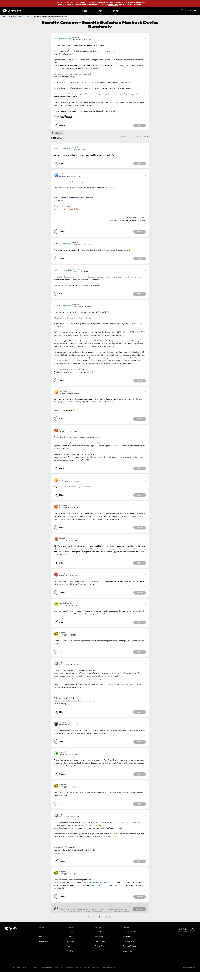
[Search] (182, 10)
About (41, 932)
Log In (189, 10)
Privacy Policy (34, 968)
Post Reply (139, 909)
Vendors (70, 951)
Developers (71, 936)
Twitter (63, 200)
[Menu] (195, 10)
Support (98, 932)
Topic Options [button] (57, 133)
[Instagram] (179, 929)
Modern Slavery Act (82, 968)
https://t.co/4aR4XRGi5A (103, 882)
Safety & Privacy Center (19, 968)
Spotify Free (127, 951)
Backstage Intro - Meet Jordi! (64, 206)
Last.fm (57, 200)
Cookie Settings (46, 968)
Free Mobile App (101, 941)
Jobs (40, 936)
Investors (70, 946)
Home (15, 17)
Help (84, 10)
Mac (62, 116)
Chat (99, 10)
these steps (113, 4)
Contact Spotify (100, 946)
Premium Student (129, 946)
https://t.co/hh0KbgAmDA (101, 885)
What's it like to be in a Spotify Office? (67, 209)
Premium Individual (130, 932)
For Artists (70, 932)
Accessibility (69, 968)
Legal (6, 968)
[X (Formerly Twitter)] (185, 929)
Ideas (115, 10)
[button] (145, 38)
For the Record (44, 941)
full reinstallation (76, 187)
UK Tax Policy (96, 968)
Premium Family (129, 941)
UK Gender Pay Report (110, 968)
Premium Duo (128, 936)
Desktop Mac (28, 17)
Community (14, 10)
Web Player (99, 936)
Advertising (71, 941)
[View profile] (62, 38)
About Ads (58, 968)
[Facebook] (192, 929)
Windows (69, 116)
